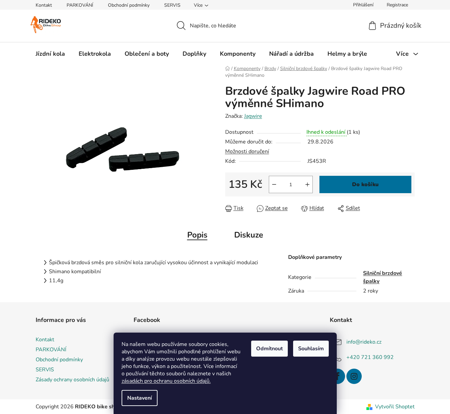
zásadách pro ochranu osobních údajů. (166, 381)
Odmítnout (269, 348)
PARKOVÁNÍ (80, 5)
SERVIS (172, 5)
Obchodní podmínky (129, 5)
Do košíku (365, 184)
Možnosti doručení (247, 151)
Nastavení (139, 398)
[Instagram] (354, 376)
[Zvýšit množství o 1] (307, 184)
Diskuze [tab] (248, 235)
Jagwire (253, 116)
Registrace (397, 5)
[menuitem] (50, 53)
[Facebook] (337, 376)
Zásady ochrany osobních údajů (72, 379)
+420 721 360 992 (370, 357)
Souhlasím (311, 348)
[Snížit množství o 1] (274, 184)
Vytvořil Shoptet (395, 406)
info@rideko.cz (363, 342)
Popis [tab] (197, 235)
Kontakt (44, 5)
